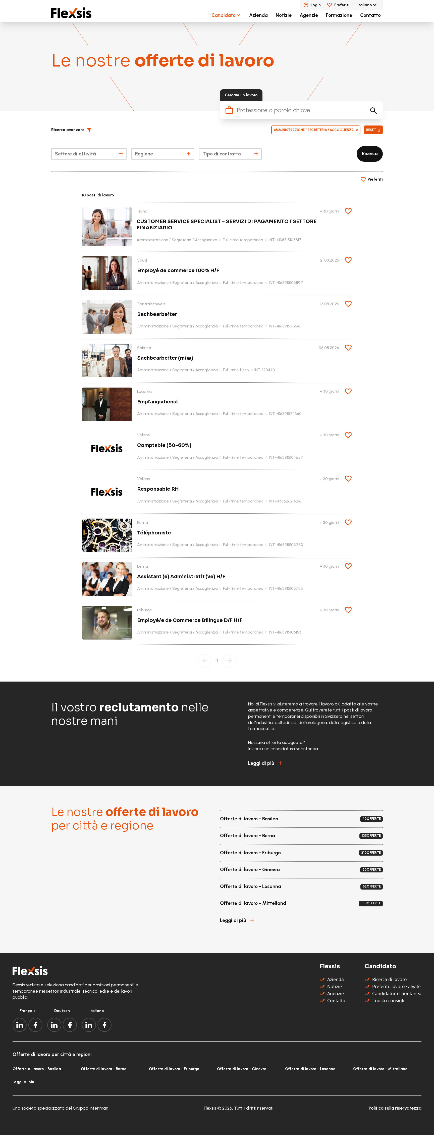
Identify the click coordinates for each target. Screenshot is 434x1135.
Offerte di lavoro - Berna (104, 1068)
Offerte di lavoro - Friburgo (174, 1068)
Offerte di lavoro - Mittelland (380, 1068)
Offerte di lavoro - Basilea (37, 1068)
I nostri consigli (388, 1000)
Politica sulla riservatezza (395, 1108)
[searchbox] (88, 154)
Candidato (223, 15)
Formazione (339, 15)
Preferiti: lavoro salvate (396, 986)
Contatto (370, 15)
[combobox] (89, 154)
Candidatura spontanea (396, 993)
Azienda (258, 15)
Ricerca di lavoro (389, 979)
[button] (73, 130)
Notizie (284, 15)
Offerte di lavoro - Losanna (310, 1068)
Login (316, 5)
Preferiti (341, 5)
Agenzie (309, 15)
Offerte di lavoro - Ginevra (241, 1068)
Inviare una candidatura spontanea (283, 748)
